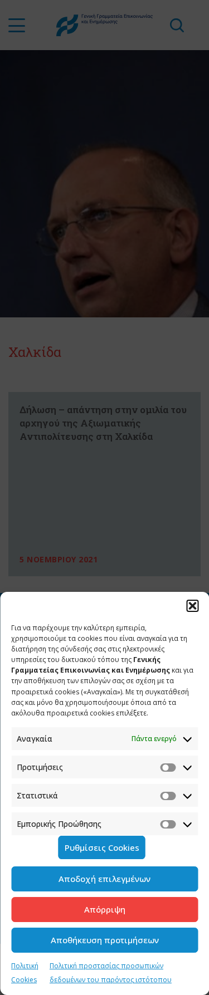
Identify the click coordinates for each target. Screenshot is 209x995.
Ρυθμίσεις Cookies (102, 847)
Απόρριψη (104, 909)
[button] (192, 605)
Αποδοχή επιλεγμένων (104, 878)
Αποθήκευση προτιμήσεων (105, 939)
